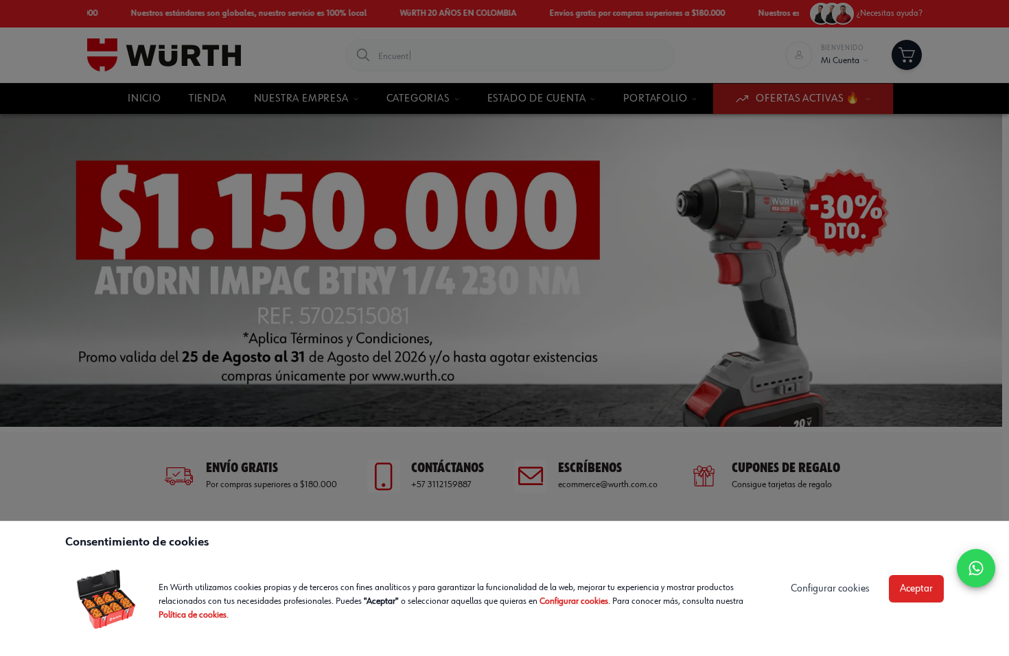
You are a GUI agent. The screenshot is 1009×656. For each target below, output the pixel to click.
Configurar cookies (574, 601)
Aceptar (916, 588)
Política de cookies (193, 615)
